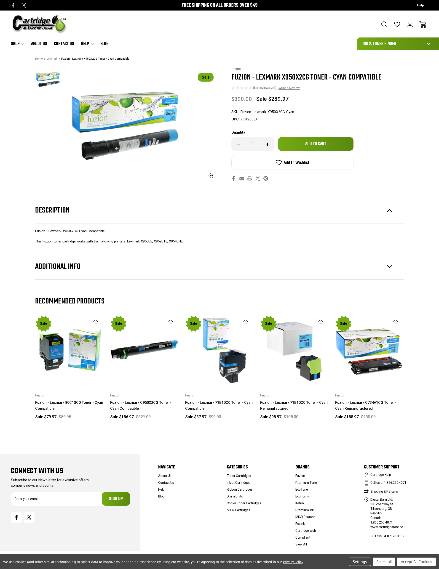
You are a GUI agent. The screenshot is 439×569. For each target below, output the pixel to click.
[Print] (249, 178)
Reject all (384, 561)
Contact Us (64, 44)
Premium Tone (306, 482)
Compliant (302, 537)
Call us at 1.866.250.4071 (388, 482)
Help (420, 5)
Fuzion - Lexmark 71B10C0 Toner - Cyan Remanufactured (294, 405)
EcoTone (301, 489)
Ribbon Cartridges (240, 489)
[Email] (241, 178)
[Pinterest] (265, 178)
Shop (15, 44)
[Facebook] (13, 5)
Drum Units (235, 496)
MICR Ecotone (305, 517)
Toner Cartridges (239, 476)
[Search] (384, 24)
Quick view (84, 330)
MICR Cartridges (238, 510)
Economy (302, 496)
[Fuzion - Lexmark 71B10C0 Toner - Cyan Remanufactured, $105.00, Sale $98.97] (294, 349)
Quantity (238, 132)
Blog (104, 44)
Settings (360, 561)
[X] (24, 5)
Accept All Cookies (416, 561)
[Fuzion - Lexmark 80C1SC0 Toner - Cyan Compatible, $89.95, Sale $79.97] (69, 349)
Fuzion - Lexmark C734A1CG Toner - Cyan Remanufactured (365, 405)
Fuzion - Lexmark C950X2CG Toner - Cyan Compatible (140, 405)
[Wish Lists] (397, 24)
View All (301, 544)
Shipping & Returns (384, 491)
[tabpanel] (48, 80)
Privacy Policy (293, 562)
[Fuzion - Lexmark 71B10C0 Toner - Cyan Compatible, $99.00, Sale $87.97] (219, 349)
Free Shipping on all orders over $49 (219, 5)
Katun (299, 503)
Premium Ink (304, 510)
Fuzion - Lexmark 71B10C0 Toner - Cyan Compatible (219, 405)
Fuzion (300, 476)
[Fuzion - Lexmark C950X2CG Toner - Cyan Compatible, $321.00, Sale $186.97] (144, 349)
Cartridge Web (305, 530)
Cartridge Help (380, 474)
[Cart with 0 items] (423, 24)
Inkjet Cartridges (238, 482)
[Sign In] (410, 24)
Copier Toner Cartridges (244, 503)
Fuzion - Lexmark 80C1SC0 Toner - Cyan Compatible (69, 405)
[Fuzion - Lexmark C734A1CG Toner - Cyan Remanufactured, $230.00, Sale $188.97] (369, 349)
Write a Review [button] (289, 88)
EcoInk (300, 524)
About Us (39, 44)
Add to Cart (69, 373)
